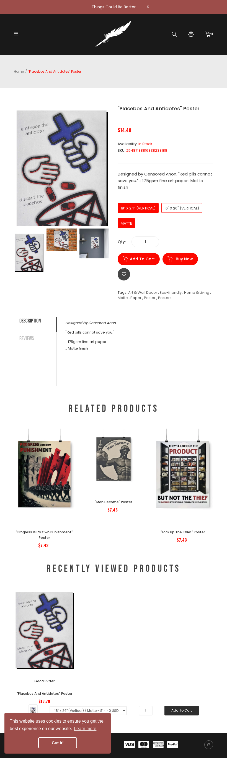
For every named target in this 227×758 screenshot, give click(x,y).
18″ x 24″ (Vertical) (138, 208)
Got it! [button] (58, 743)
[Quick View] (59, 494)
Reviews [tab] (26, 338)
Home (19, 71)
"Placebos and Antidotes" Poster (44, 693)
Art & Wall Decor (142, 292)
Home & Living (196, 292)
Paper (135, 297)
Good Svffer (44, 681)
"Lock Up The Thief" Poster (183, 532)
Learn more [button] (85, 728)
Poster (150, 297)
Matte (126, 223)
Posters (165, 297)
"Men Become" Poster (113, 502)
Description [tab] (30, 321)
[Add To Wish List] (124, 274)
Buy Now (184, 259)
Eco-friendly (171, 292)
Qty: (122, 242)
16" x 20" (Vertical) (181, 208)
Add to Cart (142, 259)
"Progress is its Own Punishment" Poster (44, 535)
